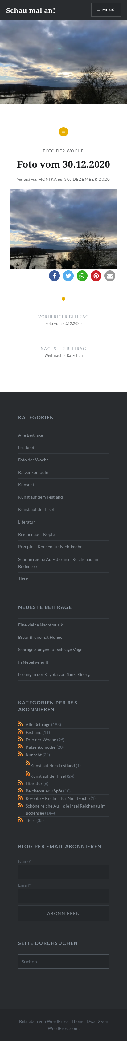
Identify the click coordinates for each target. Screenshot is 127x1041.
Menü (108, 9)
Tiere (23, 578)
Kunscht (26, 484)
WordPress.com (63, 1028)
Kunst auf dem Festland (40, 497)
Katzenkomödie (33, 472)
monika (47, 179)
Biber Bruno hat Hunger (41, 637)
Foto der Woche (63, 150)
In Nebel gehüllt (33, 662)
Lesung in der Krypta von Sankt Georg (54, 674)
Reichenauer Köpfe (36, 534)
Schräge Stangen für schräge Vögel (51, 649)
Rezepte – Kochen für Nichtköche (50, 546)
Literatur (26, 522)
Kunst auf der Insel (36, 509)
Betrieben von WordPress (43, 1021)
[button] (54, 275)
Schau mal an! (30, 10)
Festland (26, 447)
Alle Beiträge (30, 435)
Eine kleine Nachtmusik (40, 624)
